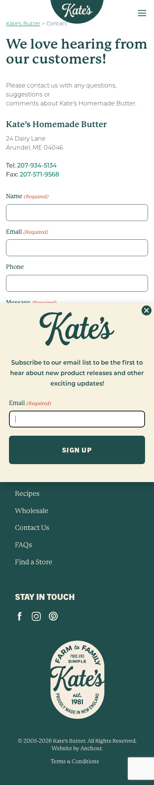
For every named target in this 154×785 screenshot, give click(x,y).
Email (30, 403)
